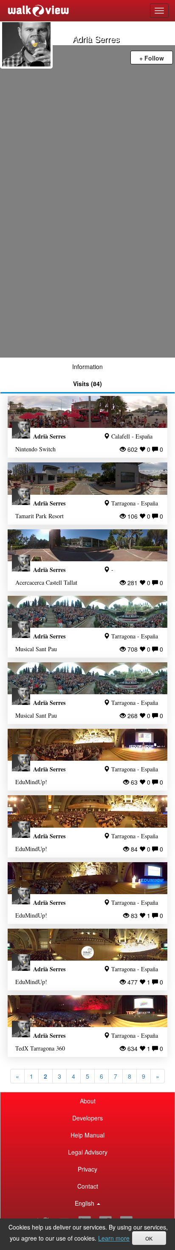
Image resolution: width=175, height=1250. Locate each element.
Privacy (87, 1169)
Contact (87, 1186)
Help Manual (87, 1135)
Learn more (114, 1238)
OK (149, 1239)
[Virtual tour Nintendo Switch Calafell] (87, 412)
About (88, 1101)
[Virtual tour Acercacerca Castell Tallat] (87, 545)
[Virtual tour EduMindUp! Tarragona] (87, 745)
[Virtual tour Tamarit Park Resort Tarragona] (87, 478)
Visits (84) (87, 383)
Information (87, 366)
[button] (87, 1203)
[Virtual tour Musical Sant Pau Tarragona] (87, 612)
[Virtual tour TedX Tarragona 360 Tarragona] (87, 1011)
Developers (87, 1118)
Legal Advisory (87, 1152)
